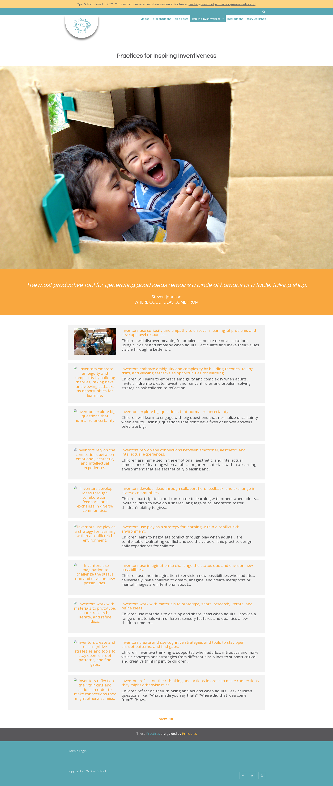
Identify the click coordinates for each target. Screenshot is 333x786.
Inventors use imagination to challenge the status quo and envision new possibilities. (187, 567)
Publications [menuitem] (235, 18)
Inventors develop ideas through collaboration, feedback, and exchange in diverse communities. (188, 490)
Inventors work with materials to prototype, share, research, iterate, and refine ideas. (187, 605)
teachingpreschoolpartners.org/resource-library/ (222, 4)
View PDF (166, 719)
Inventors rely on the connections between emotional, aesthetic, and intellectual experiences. (183, 452)
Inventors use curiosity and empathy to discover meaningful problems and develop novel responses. (188, 332)
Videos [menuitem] (145, 18)
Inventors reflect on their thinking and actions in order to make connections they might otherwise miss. (190, 682)
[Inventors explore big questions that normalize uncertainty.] (95, 422)
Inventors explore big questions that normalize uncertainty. (175, 411)
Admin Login (78, 751)
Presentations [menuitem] (162, 18)
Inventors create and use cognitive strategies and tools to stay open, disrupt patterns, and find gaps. (183, 644)
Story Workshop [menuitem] (256, 18)
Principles (189, 733)
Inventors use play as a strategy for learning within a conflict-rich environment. (180, 528)
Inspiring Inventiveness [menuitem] (206, 18)
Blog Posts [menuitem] (181, 18)
